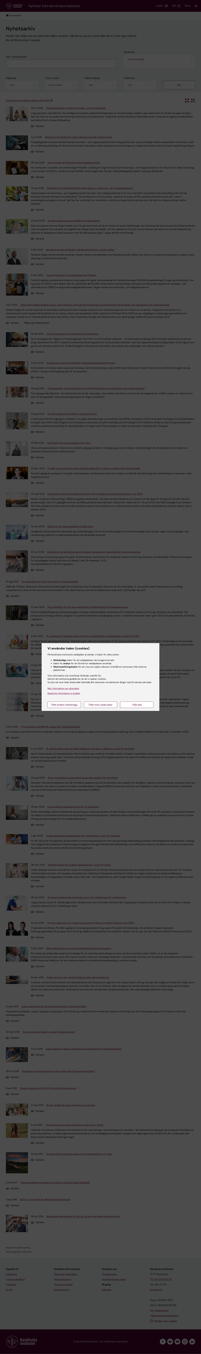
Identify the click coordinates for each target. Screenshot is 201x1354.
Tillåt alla (137, 704)
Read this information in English (64, 693)
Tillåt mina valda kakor (100, 704)
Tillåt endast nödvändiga (64, 704)
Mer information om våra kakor (63, 688)
